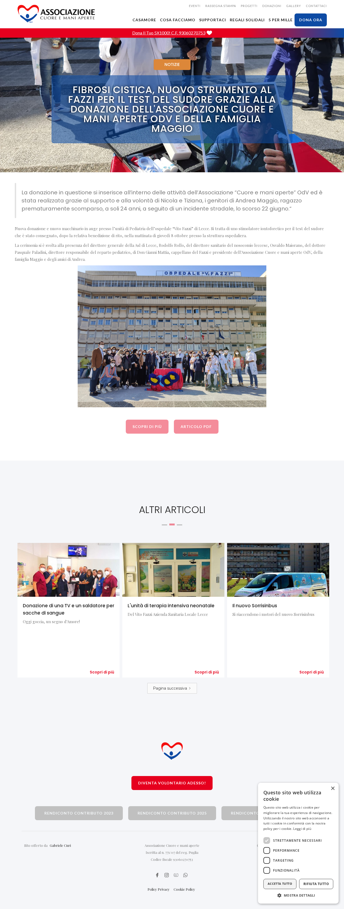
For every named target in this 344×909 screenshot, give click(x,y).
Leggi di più (302, 828)
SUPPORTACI (212, 19)
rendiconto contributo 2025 (172, 813)
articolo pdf (196, 426)
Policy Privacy (159, 889)
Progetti (249, 6)
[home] (56, 13)
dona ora (310, 19)
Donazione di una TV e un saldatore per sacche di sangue (68, 609)
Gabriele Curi (60, 845)
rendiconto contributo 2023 (78, 813)
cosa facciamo (177, 19)
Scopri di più (102, 672)
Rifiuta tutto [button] (316, 884)
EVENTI (194, 6)
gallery (293, 6)
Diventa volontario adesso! (172, 783)
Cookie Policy (184, 889)
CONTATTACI (316, 6)
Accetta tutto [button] (280, 884)
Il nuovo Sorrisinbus (254, 605)
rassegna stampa (220, 6)
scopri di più (147, 426)
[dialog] (298, 843)
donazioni (271, 6)
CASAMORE (144, 19)
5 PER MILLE (280, 19)
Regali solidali (247, 19)
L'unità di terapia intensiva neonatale (171, 605)
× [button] (333, 789)
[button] (298, 895)
